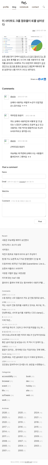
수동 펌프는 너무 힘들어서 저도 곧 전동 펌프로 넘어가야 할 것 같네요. (24, 298)
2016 (22, 427)
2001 (6, 450)
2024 (38, 412)
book (30, 376)
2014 (6, 431)
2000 (22, 450)
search (43, 7)
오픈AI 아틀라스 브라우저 (12, 268)
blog (14, 7)
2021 (38, 417)
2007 (22, 441)
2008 (6, 441)
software (8, 395)
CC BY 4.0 (28, 462)
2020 (6, 422)
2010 (22, 436)
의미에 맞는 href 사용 (11, 278)
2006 (38, 441)
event (6, 386)
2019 (21, 422)
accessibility (9, 376)
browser (7, 381)
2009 (38, 436)
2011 (6, 436)
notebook (24, 7)
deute (13, 96)
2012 (38, 431)
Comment (6, 201)
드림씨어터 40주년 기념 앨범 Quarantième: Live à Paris (24, 264)
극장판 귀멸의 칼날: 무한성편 (14, 273)
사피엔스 (5, 249)
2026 (5, 412)
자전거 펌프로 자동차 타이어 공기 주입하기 (19, 254)
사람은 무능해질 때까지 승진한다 (15, 240)
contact (35, 7)
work (6, 400)
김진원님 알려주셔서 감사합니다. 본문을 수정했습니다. (24, 364)
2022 (22, 417)
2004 (22, 446)
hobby (31, 386)
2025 (22, 412)
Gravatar (22, 182)
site (29, 390)
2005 (6, 446)
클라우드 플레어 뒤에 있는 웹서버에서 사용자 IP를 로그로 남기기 (24, 282)
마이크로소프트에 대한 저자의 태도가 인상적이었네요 (23, 335)
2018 (38, 422)
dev (33, 30)
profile (6, 7)
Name (4, 172)
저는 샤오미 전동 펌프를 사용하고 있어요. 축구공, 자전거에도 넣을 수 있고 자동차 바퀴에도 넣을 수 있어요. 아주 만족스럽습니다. (24, 305)
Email (4, 182)
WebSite (5, 191)
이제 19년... (7, 320)
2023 (6, 417)
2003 (37, 446)
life (5, 390)
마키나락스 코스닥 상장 (11, 245)
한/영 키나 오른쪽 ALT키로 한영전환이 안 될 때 (21, 259)
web (30, 395)
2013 (22, 431)
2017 (6, 427)
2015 (38, 427)
